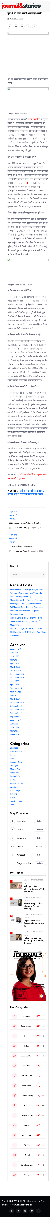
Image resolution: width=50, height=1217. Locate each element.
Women (13, 805)
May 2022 (14, 731)
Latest (13, 758)
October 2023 (16, 706)
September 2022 (17, 717)
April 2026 (14, 663)
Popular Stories (16, 783)
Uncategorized (16, 801)
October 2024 (16, 688)
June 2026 (14, 656)
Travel (12, 797)
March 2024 (15, 699)
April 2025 (14, 685)
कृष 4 (27, 182)
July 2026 (14, 653)
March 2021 (15, 734)
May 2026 (14, 660)
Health (13, 755)
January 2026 (15, 670)
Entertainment (16, 751)
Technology (15, 790)
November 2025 (17, 677)
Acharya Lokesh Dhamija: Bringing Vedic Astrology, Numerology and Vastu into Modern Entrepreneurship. (27, 593)
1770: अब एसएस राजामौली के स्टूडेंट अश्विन (25, 523)
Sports (13, 787)
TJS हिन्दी (13, 794)
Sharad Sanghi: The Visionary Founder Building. (33, 906)
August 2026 (15, 649)
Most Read (14, 773)
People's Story (16, 776)
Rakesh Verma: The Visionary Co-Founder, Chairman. (34, 941)
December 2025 (17, 674)
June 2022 (14, 727)
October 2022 (16, 713)
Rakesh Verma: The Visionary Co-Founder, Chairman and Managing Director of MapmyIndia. (27, 621)
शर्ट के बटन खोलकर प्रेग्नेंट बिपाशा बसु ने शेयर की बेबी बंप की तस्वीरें (26, 492)
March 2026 (15, 667)
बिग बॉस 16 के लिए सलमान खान (20, 546)
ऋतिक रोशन (35, 119)
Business (14, 748)
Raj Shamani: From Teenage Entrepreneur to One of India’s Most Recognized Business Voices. (27, 610)
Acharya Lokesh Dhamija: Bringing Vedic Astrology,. (34, 889)
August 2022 (15, 720)
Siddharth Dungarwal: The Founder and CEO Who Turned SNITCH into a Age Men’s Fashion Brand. (28, 632)
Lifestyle (14, 766)
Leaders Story (16, 762)
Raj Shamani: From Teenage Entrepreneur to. (34, 923)
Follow (40, 821)
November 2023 (17, 702)
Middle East (15, 769)
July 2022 (14, 724)
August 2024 (15, 692)
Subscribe (40, 846)
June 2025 (14, 681)
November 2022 (17, 709)
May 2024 (14, 695)
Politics (13, 780)
